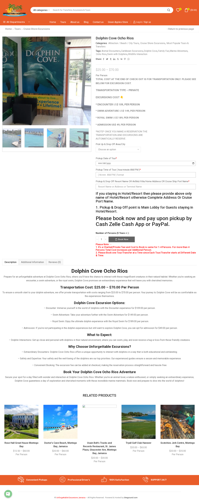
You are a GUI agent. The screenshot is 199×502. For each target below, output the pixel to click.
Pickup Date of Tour (106, 158)
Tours (63, 22)
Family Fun (163, 51)
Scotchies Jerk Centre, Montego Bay (178, 445)
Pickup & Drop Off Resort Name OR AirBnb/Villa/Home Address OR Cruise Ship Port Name (142, 181)
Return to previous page (181, 29)
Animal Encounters (111, 51)
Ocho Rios (101, 54)
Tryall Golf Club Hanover (138, 443)
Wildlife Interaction (137, 54)
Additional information (32, 262)
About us (74, 22)
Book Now (123, 239)
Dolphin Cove (150, 51)
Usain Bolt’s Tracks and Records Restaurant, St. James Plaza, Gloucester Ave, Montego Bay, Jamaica (99, 448)
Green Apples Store (118, 22)
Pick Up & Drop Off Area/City (110, 144)
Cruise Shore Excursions (36, 29)
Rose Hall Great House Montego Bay (21, 445)
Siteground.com (131, 497)
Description (10, 262)
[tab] (10, 262)
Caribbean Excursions (132, 51)
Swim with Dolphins (117, 54)
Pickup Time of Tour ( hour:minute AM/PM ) (118, 169)
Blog (86, 22)
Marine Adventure (179, 51)
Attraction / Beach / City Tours (123, 43)
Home (53, 22)
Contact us (98, 22)
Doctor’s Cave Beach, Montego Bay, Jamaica (60, 445)
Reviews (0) (55, 262)
